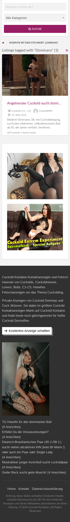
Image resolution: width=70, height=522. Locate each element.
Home (11, 489)
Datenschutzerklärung (47, 489)
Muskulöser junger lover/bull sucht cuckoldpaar (35, 462)
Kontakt (23, 489)
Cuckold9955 (45, 111)
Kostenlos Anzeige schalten (29, 331)
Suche (36, 28)
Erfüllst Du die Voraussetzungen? (25, 432)
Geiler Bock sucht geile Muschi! (24, 472)
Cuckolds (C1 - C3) (21, 111)
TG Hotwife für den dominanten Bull (27, 422)
